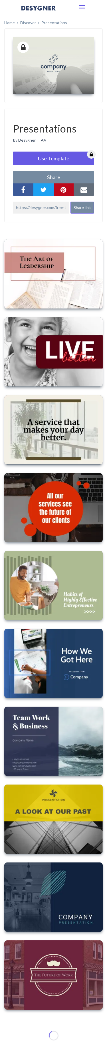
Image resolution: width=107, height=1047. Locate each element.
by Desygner (24, 140)
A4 (43, 140)
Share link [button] (82, 207)
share (53, 177)
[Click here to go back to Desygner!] (38, 12)
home (9, 22)
